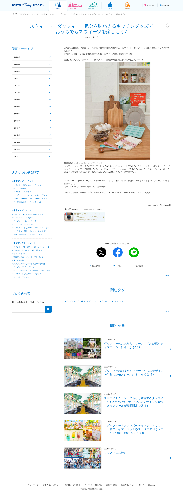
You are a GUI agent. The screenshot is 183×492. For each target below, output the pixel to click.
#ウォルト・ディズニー (21, 277)
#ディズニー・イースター (33, 185)
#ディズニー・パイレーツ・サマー (26, 221)
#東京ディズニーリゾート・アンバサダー (28, 257)
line (134, 252)
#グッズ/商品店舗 (19, 202)
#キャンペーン (44, 247)
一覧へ (119, 266)
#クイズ (38, 273)
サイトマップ (33, 485)
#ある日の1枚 (37, 250)
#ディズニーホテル (19, 270)
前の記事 (96, 266)
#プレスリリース (29, 247)
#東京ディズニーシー (89, 301)
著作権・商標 (111, 485)
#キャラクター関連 (19, 198)
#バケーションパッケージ (40, 270)
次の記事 (139, 266)
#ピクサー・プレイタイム (33, 214)
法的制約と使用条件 (72, 485)
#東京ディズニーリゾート (23, 242)
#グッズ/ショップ (71, 301)
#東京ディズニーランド (22, 181)
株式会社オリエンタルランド (132, 485)
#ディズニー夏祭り (19, 188)
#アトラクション (35, 202)
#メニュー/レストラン (38, 198)
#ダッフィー (105, 301)
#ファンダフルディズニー (22, 273)
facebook (118, 252)
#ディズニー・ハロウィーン (23, 191)
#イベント (16, 185)
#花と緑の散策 (18, 260)
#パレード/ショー (42, 195)
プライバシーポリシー (51, 485)
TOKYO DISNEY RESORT (28, 5)
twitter (101, 252)
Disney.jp (151, 485)
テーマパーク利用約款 (93, 485)
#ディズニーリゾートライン (23, 267)
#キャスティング (19, 253)
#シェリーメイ (117, 301)
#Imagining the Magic (20, 250)
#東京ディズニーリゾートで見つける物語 (28, 263)
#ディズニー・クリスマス (22, 195)
